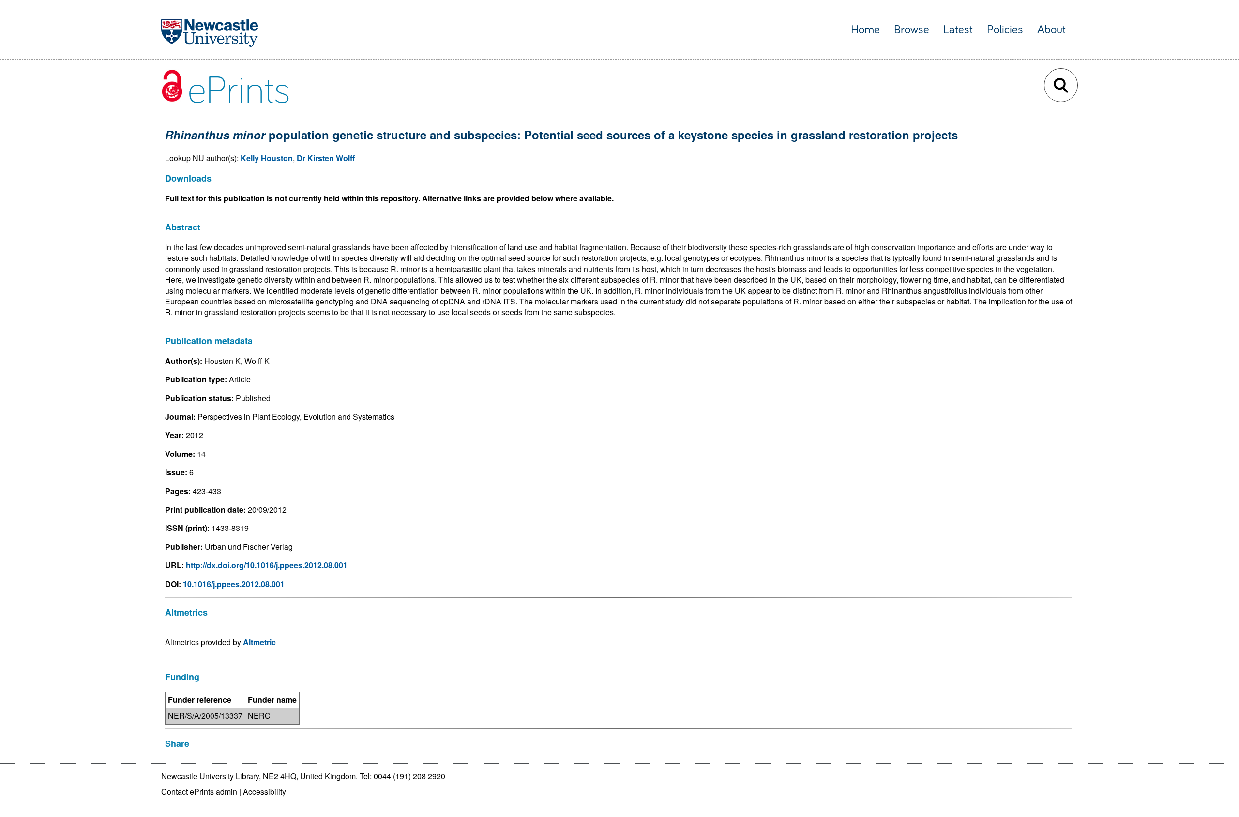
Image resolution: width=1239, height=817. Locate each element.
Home (865, 30)
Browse (911, 30)
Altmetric (259, 642)
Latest (958, 30)
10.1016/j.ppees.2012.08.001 (234, 584)
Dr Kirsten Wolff (326, 158)
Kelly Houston (267, 158)
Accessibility (264, 791)
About (1051, 30)
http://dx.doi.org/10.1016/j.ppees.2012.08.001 (267, 565)
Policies (1005, 30)
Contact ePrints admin (199, 791)
